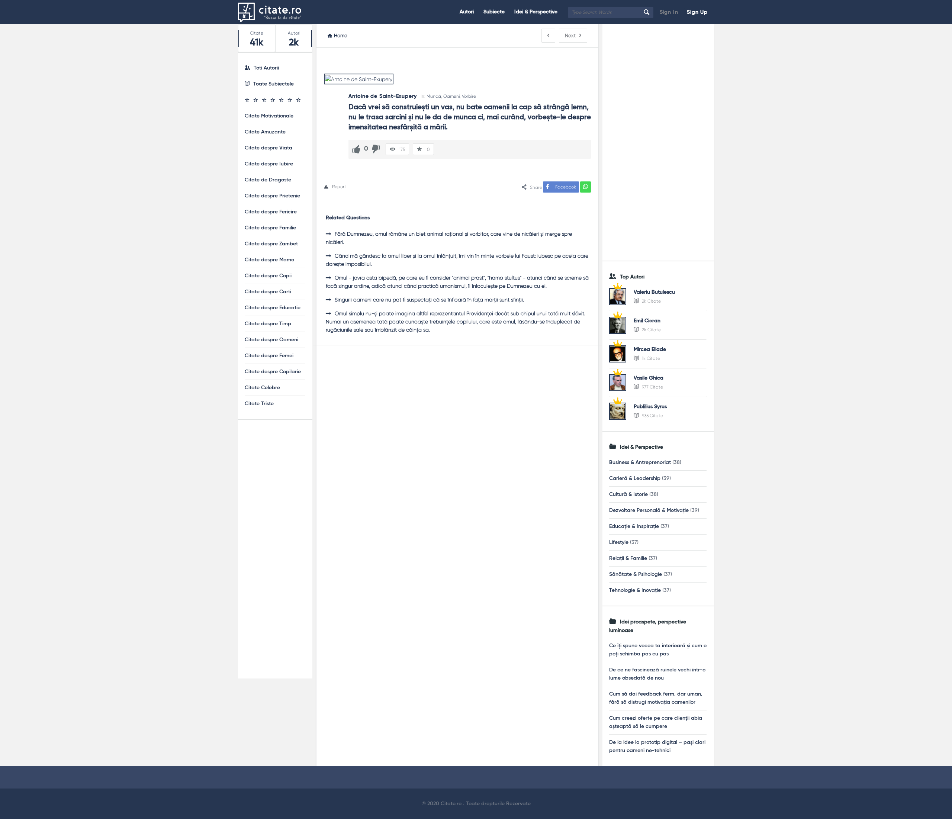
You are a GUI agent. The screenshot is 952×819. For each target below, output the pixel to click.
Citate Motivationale (269, 116)
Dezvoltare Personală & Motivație (649, 510)
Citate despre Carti (268, 291)
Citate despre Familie (270, 227)
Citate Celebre (262, 387)
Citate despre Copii (268, 275)
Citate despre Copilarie (273, 371)
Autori (467, 11)
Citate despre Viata (268, 148)
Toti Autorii (266, 68)
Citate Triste (259, 403)
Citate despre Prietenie (272, 196)
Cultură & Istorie (628, 494)
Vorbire (469, 96)
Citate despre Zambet (271, 243)
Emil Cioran (647, 320)
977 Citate (652, 387)
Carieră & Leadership (634, 478)
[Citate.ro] (275, 12)
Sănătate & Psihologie (635, 574)
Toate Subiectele (273, 84)
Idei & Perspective (535, 11)
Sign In (669, 12)
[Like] (356, 149)
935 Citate (652, 415)
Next (570, 35)
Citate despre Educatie (272, 307)
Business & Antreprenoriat (640, 462)
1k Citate (650, 358)
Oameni (451, 96)
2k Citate (651, 301)
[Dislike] (376, 149)
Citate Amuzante (265, 132)
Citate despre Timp (268, 323)
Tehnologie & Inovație (635, 590)
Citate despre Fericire (271, 212)
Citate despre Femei (269, 355)
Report (339, 186)
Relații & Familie (628, 558)
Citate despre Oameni (271, 339)
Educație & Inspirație (634, 526)
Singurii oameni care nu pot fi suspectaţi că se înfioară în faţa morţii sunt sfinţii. (429, 300)
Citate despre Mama (270, 259)
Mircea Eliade (650, 349)
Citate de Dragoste (268, 180)
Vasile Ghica (648, 378)
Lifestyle (618, 542)
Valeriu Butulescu (654, 292)
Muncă (434, 96)
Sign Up (697, 12)
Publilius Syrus (650, 406)
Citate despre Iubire (269, 164)
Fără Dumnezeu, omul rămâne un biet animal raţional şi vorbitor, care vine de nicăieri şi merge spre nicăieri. (449, 238)
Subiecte (494, 11)
